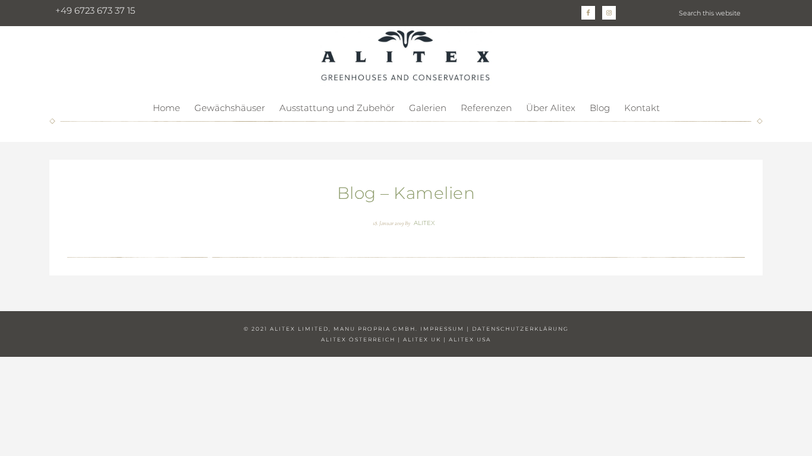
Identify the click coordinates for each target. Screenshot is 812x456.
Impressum (442, 328)
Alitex (406, 56)
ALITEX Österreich (358, 339)
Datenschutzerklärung (520, 328)
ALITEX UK (422, 339)
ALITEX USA (470, 339)
